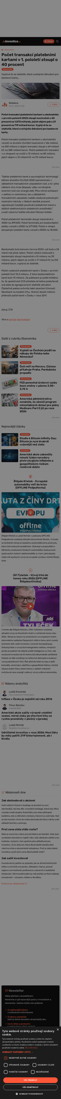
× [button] (58, 1030)
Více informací (31, 1047)
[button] (30, 1052)
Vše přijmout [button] (30, 1080)
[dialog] (30, 1062)
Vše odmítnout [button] (30, 1087)
